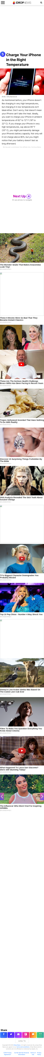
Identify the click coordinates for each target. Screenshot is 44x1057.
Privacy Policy (39, 1053)
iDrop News (17, 1045)
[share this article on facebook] (3, 1035)
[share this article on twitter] (11, 1035)
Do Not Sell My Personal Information (21, 1053)
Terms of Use (33, 1053)
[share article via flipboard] (25, 1035)
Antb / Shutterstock (9, 97)
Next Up (21, 196)
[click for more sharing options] (40, 1035)
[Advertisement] (22, 29)
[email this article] (18, 1035)
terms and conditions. (23, 1047)
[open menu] (3, 2)
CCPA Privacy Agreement (7, 1053)
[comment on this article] (33, 1035)
